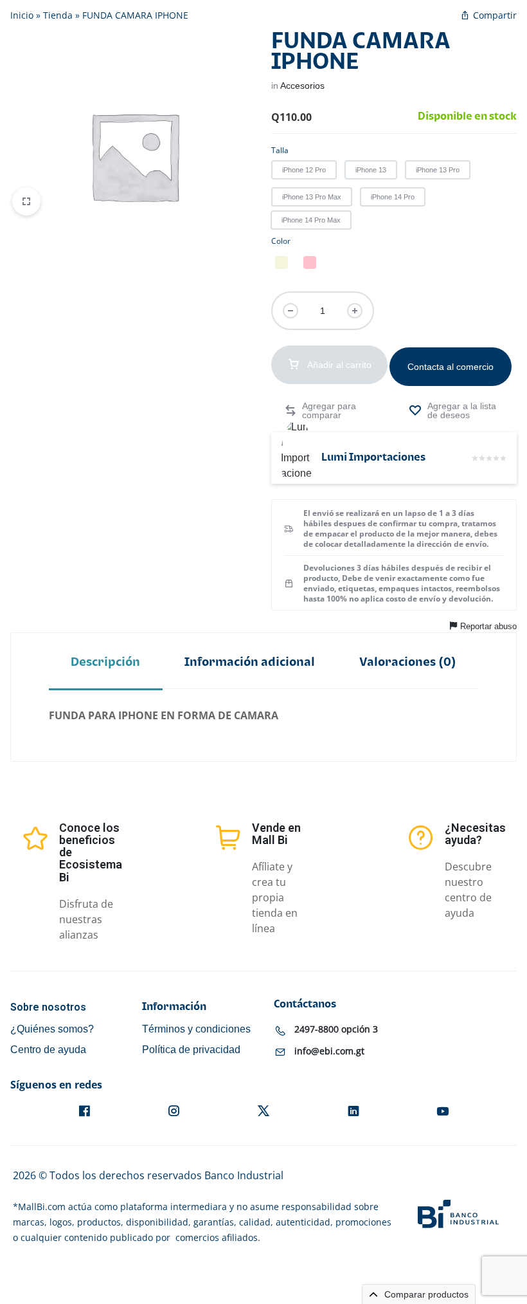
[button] (304, 169)
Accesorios (302, 85)
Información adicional (249, 662)
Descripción (105, 662)
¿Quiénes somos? (52, 1029)
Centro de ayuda (48, 1049)
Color (280, 240)
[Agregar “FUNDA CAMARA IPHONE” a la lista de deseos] (456, 410)
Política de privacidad (191, 1049)
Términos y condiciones (196, 1029)
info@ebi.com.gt (329, 1051)
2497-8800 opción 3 (336, 1029)
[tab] (106, 661)
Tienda (58, 15)
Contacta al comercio (450, 367)
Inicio (21, 15)
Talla (280, 150)
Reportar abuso (488, 626)
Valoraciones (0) (407, 662)
